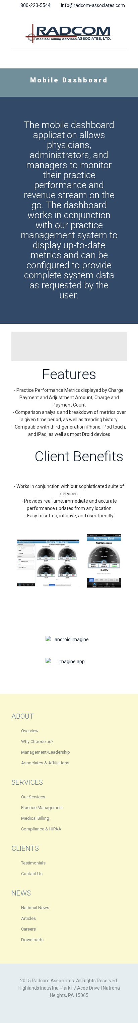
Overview (30, 730)
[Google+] (64, 14)
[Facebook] (56, 14)
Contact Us (32, 873)
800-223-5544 (35, 5)
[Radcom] (69, 33)
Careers (28, 929)
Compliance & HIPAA (41, 828)
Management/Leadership (45, 752)
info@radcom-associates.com (93, 5)
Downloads (32, 939)
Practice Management (42, 807)
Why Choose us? (37, 741)
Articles (28, 918)
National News (35, 907)
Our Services (33, 796)
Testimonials (33, 862)
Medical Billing (35, 818)
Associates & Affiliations (45, 762)
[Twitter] (73, 14)
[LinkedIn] (82, 14)
